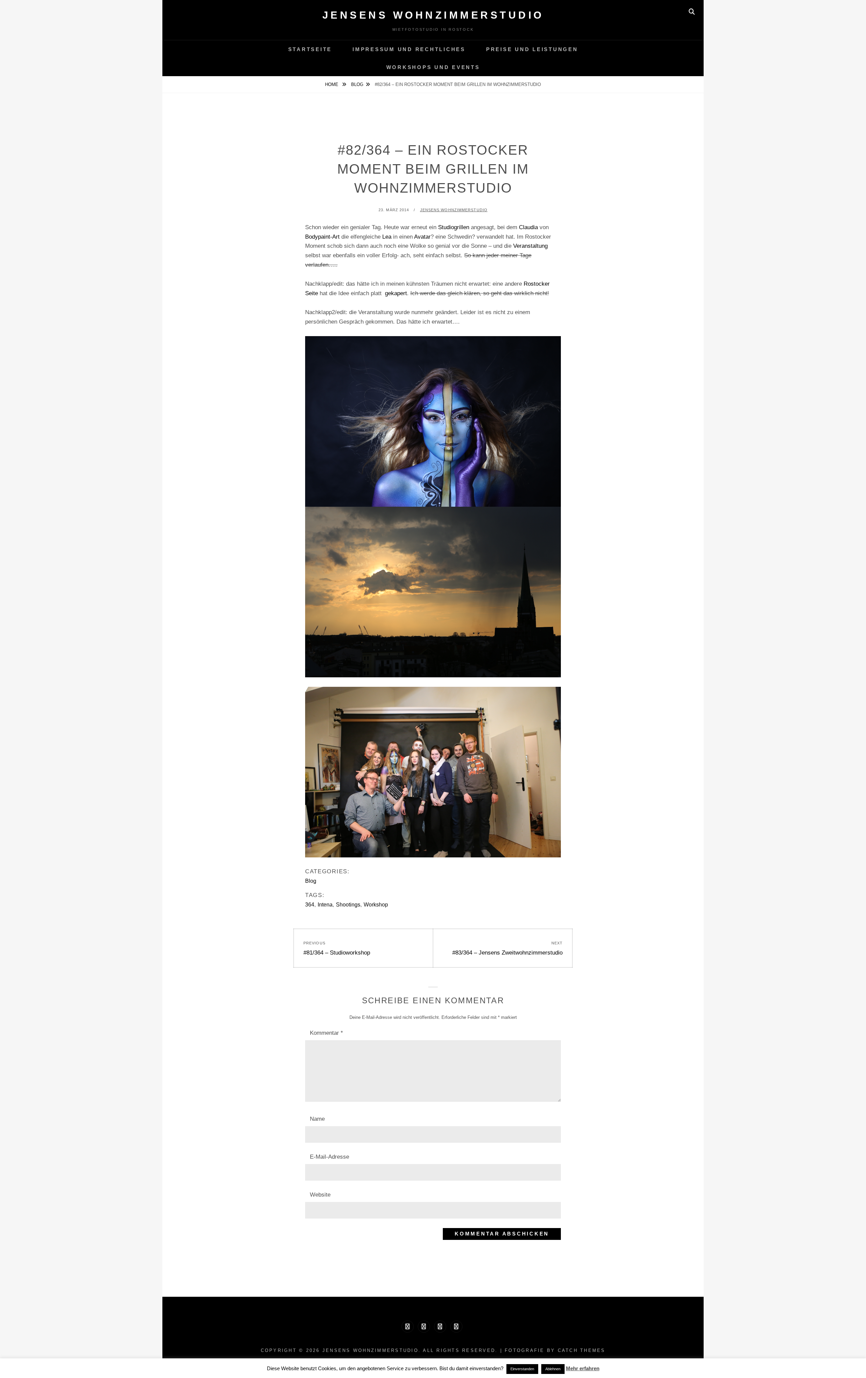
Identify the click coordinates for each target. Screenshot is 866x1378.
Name (317, 1119)
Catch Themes (582, 1350)
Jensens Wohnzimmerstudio (433, 15)
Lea (386, 237)
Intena (325, 904)
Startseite (310, 49)
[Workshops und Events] (456, 1326)
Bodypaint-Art (322, 237)
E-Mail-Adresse (329, 1157)
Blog (357, 84)
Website (320, 1194)
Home (332, 84)
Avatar (422, 237)
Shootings (348, 904)
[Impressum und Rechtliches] (424, 1326)
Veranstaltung (530, 246)
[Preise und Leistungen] (440, 1326)
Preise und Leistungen (532, 49)
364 (309, 904)
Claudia (528, 227)
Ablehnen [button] (553, 1369)
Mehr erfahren (582, 1368)
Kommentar (326, 1033)
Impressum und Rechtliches (408, 49)
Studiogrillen (453, 227)
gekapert (396, 293)
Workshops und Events (433, 67)
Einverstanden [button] (522, 1369)
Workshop (376, 904)
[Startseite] (408, 1326)
